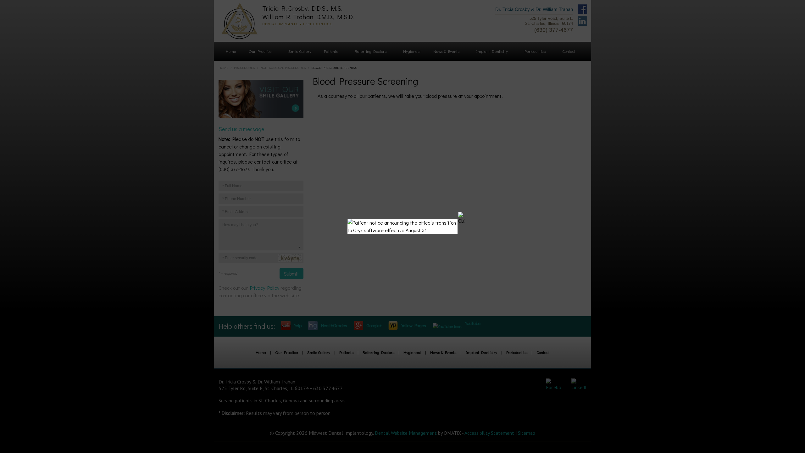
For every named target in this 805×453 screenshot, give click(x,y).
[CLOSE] (461, 218)
